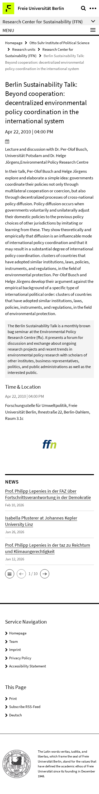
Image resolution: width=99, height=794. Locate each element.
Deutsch (15, 715)
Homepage (13, 42)
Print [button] (13, 698)
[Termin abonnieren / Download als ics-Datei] (49, 141)
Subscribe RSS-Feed (24, 706)
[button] (9, 574)
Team (13, 641)
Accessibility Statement (27, 666)
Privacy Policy (20, 657)
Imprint (15, 649)
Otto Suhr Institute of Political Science (59, 42)
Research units (23, 49)
